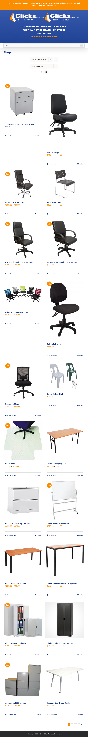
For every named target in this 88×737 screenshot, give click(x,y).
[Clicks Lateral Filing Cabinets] (23, 500)
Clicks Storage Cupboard (15, 643)
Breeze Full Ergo (12, 404)
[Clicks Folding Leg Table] (64, 440)
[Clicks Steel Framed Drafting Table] (64, 560)
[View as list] (46, 72)
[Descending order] (56, 59)
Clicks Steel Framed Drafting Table (62, 583)
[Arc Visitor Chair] (64, 184)
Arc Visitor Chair (54, 202)
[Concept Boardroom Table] (64, 680)
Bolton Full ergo (54, 344)
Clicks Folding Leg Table (57, 464)
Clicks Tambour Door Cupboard (60, 643)
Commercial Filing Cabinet (16, 703)
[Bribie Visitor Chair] (64, 376)
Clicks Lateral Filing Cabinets (17, 523)
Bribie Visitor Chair (55, 394)
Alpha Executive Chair (14, 202)
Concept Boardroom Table (58, 703)
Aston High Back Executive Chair (19, 262)
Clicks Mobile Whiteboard (58, 523)
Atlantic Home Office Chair (17, 312)
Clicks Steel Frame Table (15, 583)
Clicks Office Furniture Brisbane (50, 734)
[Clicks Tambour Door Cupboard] (64, 620)
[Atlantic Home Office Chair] (23, 294)
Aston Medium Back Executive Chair (62, 262)
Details (39, 136)
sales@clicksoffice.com (44, 36)
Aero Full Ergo (53, 152)
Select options (11, 136)
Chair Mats (10, 464)
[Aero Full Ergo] (64, 115)
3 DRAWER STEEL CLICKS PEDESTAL (19, 124)
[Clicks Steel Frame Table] (23, 560)
